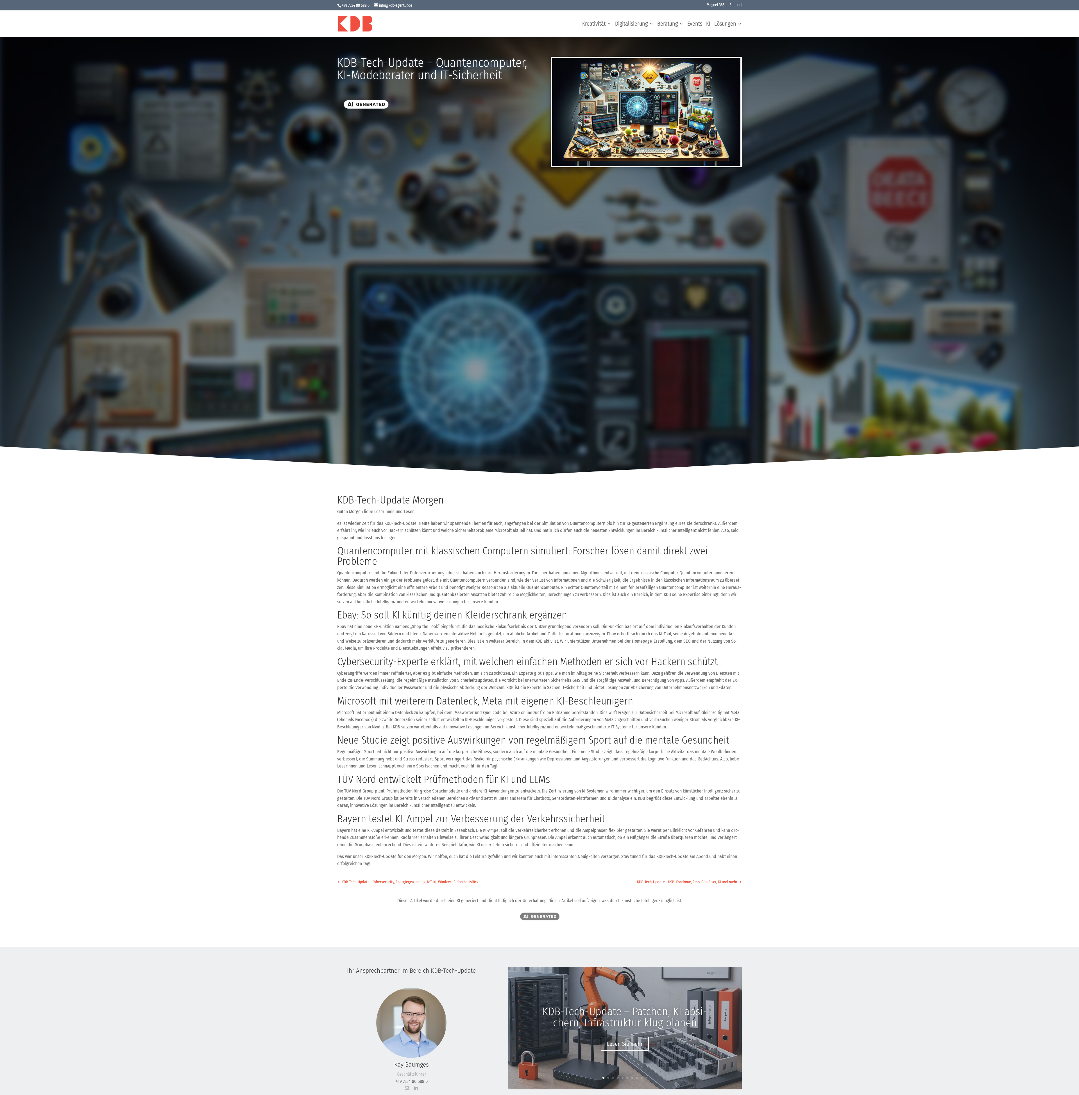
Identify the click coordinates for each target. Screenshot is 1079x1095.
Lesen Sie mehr (625, 1043)
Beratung (667, 24)
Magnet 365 (715, 5)
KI (708, 24)
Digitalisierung (631, 24)
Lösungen (725, 24)
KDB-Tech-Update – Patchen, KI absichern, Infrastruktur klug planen (624, 1017)
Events (694, 24)
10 (646, 1078)
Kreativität (594, 24)
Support (735, 5)
